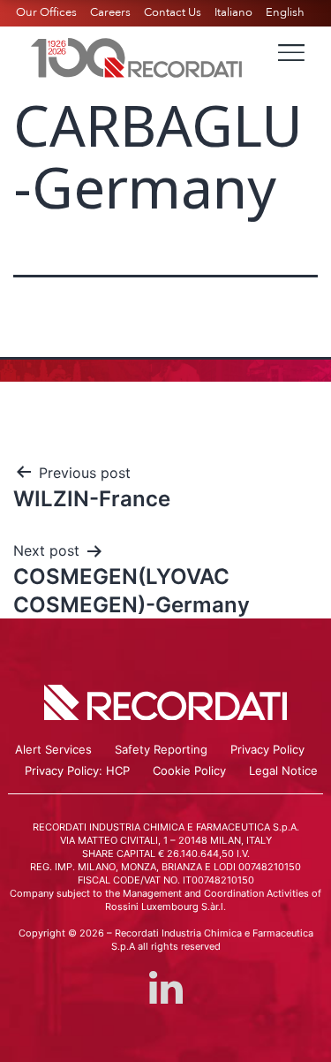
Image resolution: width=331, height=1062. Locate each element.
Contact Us (172, 12)
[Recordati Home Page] (136, 55)
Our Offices (46, 12)
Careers (110, 12)
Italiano (233, 12)
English (285, 12)
